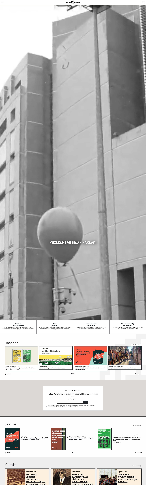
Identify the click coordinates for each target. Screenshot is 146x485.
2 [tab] (73, 373)
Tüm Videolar (136, 465)
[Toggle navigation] (2, 2)
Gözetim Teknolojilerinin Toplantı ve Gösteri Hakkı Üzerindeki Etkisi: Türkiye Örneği (35, 438)
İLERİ (137, 374)
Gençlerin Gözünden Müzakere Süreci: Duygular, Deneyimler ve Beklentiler (80, 438)
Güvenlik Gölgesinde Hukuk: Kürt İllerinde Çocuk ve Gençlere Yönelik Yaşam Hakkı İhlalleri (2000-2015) (126, 439)
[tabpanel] (21, 358)
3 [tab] (74, 373)
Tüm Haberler (136, 344)
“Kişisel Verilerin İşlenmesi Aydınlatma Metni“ (79, 405)
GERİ (9, 374)
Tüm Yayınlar (136, 425)
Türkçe (71, 398)
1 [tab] (71, 373)
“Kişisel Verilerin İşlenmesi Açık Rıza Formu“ (61, 406)
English (75, 398)
